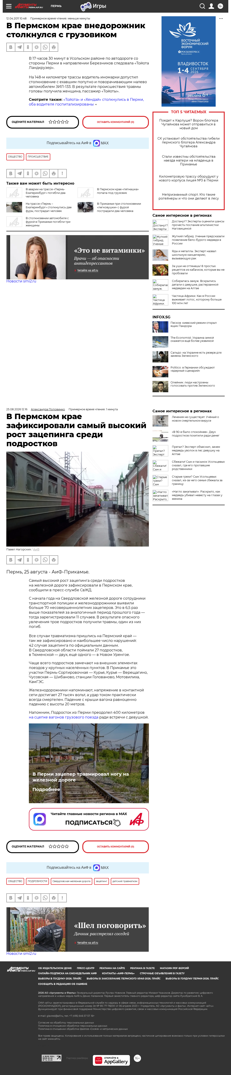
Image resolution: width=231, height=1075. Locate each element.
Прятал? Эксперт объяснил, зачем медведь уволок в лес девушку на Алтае (196, 450)
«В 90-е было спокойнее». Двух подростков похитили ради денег (195, 433)
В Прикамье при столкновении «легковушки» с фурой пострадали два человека (119, 207)
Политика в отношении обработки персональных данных (72, 1025)
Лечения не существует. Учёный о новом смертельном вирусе (195, 418)
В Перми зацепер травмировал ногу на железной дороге (80, 777)
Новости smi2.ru (21, 281)
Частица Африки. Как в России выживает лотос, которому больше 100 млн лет (197, 299)
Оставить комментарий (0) (115, 122)
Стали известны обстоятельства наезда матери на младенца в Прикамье (188, 160)
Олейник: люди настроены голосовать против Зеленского (193, 384)
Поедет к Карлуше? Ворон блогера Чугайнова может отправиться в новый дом (188, 124)
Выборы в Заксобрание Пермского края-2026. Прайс (123, 978)
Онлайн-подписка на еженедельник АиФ (67, 973)
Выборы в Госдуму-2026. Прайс (59, 978)
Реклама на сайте (112, 968)
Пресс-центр (85, 968)
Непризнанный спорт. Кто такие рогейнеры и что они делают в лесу (189, 196)
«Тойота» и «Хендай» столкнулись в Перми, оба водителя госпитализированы (86, 101)
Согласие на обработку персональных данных (66, 1022)
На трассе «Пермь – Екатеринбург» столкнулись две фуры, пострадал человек (49, 207)
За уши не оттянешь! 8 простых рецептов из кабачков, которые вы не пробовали (198, 269)
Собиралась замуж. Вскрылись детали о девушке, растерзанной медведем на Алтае (195, 284)
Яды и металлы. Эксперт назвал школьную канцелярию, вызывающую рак (194, 254)
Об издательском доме (55, 968)
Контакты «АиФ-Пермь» (118, 973)
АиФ (36, 549)
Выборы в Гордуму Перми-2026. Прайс (192, 978)
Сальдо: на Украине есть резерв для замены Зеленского (196, 354)
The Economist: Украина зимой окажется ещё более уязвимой (192, 339)
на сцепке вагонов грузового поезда (63, 717)
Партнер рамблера (77, 1058)
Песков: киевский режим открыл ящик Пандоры (194, 324)
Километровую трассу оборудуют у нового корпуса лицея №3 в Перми (188, 178)
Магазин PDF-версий (174, 968)
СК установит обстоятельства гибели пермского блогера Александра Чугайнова (188, 142)
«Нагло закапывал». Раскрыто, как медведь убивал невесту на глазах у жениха (197, 495)
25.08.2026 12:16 (16, 409)
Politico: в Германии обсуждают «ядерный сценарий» (193, 369)
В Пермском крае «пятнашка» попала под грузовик (118, 191)
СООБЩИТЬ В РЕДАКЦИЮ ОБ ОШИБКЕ (62, 984)
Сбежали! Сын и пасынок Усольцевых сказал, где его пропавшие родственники (198, 465)
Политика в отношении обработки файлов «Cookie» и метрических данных (83, 1029)
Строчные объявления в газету (162, 973)
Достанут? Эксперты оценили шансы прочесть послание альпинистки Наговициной (198, 225)
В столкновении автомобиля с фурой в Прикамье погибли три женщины (48, 221)
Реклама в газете (142, 968)
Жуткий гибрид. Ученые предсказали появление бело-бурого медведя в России (198, 240)
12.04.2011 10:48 (16, 18)
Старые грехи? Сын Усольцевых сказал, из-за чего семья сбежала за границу (197, 480)
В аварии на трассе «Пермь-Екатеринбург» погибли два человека (45, 193)
